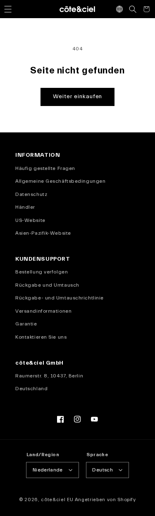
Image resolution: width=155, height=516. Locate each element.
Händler (25, 207)
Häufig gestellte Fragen (45, 168)
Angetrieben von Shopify (105, 499)
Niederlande (48, 470)
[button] (7, 9)
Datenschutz (31, 194)
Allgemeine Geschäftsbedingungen (60, 181)
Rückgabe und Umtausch (47, 285)
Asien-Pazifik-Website (43, 233)
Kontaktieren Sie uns (41, 337)
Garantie (26, 324)
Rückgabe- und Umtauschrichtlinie (59, 298)
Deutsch (102, 470)
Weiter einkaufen (78, 96)
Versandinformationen (43, 311)
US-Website (30, 220)
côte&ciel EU (57, 499)
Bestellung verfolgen (41, 272)
